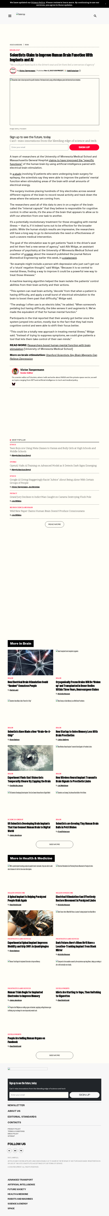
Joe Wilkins (16, 501)
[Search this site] (95, 16)
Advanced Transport (20, 1180)
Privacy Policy (38, 2)
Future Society (17, 1189)
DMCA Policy (13, 1134)
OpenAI (13, 462)
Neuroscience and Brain (21, 507)
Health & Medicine (16, 44)
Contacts (14, 1122)
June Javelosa (16, 835)
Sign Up (84, 147)
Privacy (13, 493)
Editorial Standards (22, 1116)
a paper (28, 254)
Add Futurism (72, 70)
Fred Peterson (64, 831)
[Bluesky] (13, 384)
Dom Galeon (15, 740)
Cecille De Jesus (16, 785)
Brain (27, 44)
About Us (14, 1111)
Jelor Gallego (63, 740)
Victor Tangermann (27, 71)
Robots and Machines (20, 1199)
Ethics (13, 445)
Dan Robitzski (15, 905)
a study (17, 173)
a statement (69, 257)
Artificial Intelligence (21, 1184)
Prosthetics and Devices (19, 939)
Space (11, 1208)
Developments (62, 988)
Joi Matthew (63, 785)
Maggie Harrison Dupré (21, 455)
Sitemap (11, 1136)
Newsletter (16, 1105)
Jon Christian (34, 487)
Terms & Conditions (16, 1131)
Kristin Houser (64, 694)
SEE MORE (54, 844)
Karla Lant (14, 690)
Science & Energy (15, 819)
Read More (54, 524)
